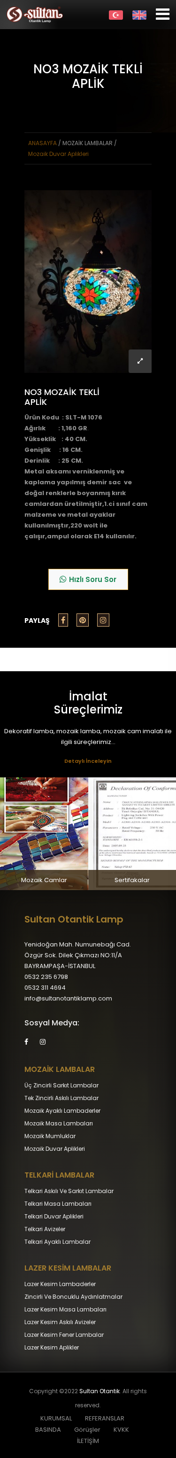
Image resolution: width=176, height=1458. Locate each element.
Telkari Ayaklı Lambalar (57, 1242)
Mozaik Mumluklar (50, 1136)
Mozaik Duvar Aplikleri (58, 154)
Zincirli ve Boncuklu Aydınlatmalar (73, 1297)
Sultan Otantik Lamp (73, 919)
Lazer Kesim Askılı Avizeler (60, 1322)
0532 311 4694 (45, 987)
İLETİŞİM (88, 1440)
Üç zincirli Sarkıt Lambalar (61, 1085)
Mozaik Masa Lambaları (58, 1123)
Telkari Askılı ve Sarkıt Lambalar (69, 1191)
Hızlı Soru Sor (92, 579)
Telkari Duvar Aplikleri (54, 1216)
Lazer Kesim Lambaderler (60, 1284)
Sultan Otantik (99, 1391)
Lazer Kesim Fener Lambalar (64, 1335)
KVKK (121, 1429)
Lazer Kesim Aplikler (51, 1347)
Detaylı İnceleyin (88, 761)
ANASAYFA (42, 143)
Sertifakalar (132, 880)
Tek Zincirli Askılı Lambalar (61, 1098)
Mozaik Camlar (44, 880)
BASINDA (48, 1429)
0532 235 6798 (46, 976)
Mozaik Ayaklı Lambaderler (62, 1111)
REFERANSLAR (104, 1418)
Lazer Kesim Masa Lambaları (65, 1309)
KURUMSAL (56, 1418)
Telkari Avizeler (44, 1229)
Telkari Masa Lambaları (58, 1204)
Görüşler (87, 1429)
